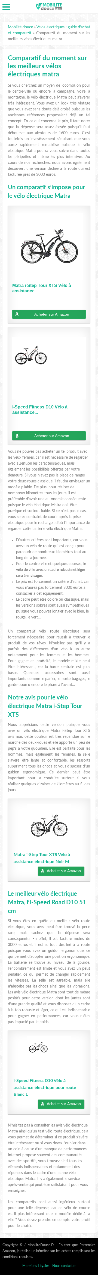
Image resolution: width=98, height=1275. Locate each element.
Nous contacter (64, 1266)
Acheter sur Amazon (51, 314)
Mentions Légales (36, 1266)
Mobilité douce (20, 27)
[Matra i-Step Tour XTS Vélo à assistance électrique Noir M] (49, 246)
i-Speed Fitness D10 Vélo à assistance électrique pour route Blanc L (45, 1087)
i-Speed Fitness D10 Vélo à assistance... (40, 410)
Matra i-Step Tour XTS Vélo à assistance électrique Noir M (42, 858)
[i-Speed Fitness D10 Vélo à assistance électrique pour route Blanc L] (49, 368)
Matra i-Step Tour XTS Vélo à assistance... (41, 288)
